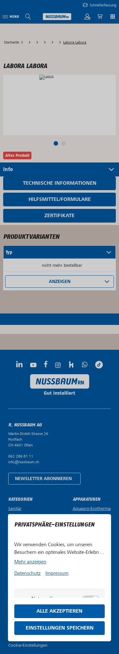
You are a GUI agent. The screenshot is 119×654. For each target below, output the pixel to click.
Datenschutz (27, 573)
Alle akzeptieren (59, 611)
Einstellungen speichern (60, 628)
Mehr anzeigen (30, 561)
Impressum (57, 573)
